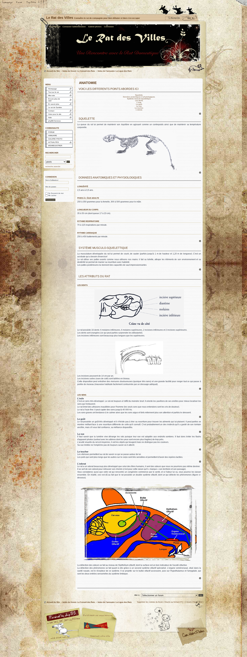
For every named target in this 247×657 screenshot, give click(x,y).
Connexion (109, 27)
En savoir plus (53, 104)
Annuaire (31, 2)
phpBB (81, 624)
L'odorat (139, 110)
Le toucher (139, 108)
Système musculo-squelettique (139, 99)
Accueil (7, 2)
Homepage (52, 89)
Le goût (139, 104)
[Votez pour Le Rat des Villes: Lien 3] (191, 9)
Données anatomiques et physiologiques (139, 97)
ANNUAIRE (52, 135)
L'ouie (139, 102)
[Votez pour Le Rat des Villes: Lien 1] (164, 9)
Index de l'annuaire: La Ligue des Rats (115, 71)
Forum (19, 2)
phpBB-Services (54, 121)
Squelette (139, 95)
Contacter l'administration (74, 27)
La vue (139, 106)
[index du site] (123, 68)
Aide (50, 117)
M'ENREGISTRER (55, 146)
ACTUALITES (53, 142)
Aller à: (137, 595)
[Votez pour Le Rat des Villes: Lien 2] (179, 9)
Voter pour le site (54, 114)
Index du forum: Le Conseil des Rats (79, 71)
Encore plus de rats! (54, 100)
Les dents (139, 100)
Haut (200, 114)
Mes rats (51, 95)
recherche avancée (52, 166)
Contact (51, 111)
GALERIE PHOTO (55, 139)
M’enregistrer (54, 27)
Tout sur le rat (53, 92)
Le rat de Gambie (55, 107)
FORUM (51, 132)
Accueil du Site (53, 71)
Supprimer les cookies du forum (150, 602)
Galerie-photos (94, 27)
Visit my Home (193, 635)
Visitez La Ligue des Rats (96, 625)
